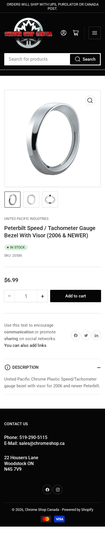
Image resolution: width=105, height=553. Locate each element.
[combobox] (52, 59)
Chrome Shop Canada (42, 510)
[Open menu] (94, 33)
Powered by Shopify (77, 510)
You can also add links (25, 345)
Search (89, 59)
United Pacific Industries (26, 219)
